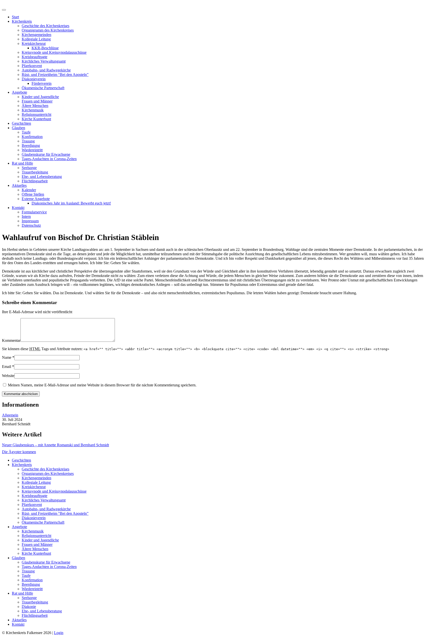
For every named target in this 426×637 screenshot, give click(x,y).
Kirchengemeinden (36, 35)
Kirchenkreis (22, 21)
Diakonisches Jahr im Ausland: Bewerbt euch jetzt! (71, 203)
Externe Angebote (36, 199)
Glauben (18, 128)
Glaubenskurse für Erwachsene (46, 154)
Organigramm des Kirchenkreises (48, 30)
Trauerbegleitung (35, 172)
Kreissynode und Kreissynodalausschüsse (54, 52)
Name (6, 357)
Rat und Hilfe (22, 163)
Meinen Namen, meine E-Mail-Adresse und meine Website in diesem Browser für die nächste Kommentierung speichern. (102, 385)
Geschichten (21, 123)
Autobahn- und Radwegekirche (46, 70)
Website (8, 376)
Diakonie (29, 606)
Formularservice (34, 212)
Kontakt (18, 208)
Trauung (28, 141)
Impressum (30, 221)
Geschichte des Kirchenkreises (45, 26)
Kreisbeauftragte (34, 57)
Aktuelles (19, 185)
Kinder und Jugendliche (40, 97)
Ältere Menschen (35, 105)
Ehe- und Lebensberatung (42, 176)
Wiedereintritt (32, 150)
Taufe (26, 132)
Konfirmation (32, 137)
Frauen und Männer (37, 101)
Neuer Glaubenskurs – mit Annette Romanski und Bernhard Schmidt (55, 445)
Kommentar (11, 340)
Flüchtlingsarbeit (35, 181)
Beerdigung (31, 145)
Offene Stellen (33, 194)
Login (58, 633)
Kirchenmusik (33, 110)
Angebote (19, 92)
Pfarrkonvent (32, 66)
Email (6, 366)
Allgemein (10, 415)
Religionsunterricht (36, 114)
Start (15, 17)
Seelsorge (29, 168)
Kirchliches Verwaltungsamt (44, 61)
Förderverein (42, 83)
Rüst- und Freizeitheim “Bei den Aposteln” (55, 74)
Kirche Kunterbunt (36, 119)
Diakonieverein (34, 79)
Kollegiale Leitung (36, 39)
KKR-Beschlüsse (45, 48)
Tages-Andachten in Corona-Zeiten (49, 159)
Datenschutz (31, 225)
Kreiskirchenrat (34, 43)
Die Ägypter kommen (19, 452)
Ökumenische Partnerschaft (43, 88)
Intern (26, 216)
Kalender (29, 190)
